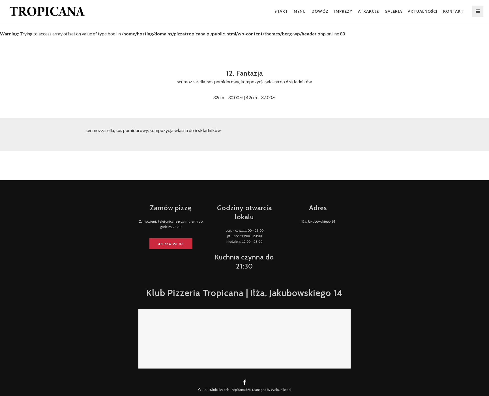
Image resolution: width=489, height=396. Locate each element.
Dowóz (320, 11)
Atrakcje (368, 11)
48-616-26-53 (171, 244)
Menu (300, 11)
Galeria (393, 11)
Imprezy (343, 11)
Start (281, 11)
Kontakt (453, 11)
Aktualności (422, 11)
